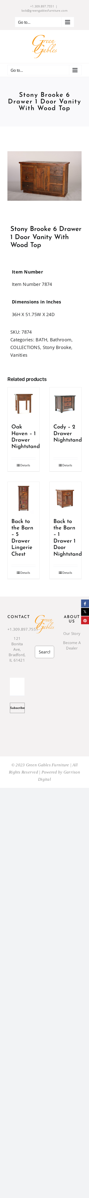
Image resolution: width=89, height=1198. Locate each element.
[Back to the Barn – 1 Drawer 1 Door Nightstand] (65, 498)
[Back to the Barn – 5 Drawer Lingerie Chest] (23, 498)
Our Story (71, 633)
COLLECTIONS (25, 347)
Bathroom (60, 340)
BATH (41, 340)
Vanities (18, 355)
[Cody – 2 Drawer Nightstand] (65, 403)
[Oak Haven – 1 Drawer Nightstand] (23, 403)
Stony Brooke (57, 347)
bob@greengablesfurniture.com (44, 10)
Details (25, 465)
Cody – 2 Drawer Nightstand (67, 433)
